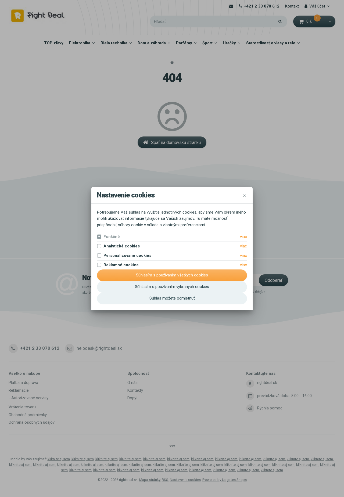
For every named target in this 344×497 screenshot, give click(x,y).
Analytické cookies (121, 246)
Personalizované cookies (127, 255)
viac (243, 236)
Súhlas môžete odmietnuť (172, 298)
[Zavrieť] (244, 195)
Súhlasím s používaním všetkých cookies (172, 275)
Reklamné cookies (120, 264)
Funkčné (111, 236)
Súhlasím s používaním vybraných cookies (172, 286)
